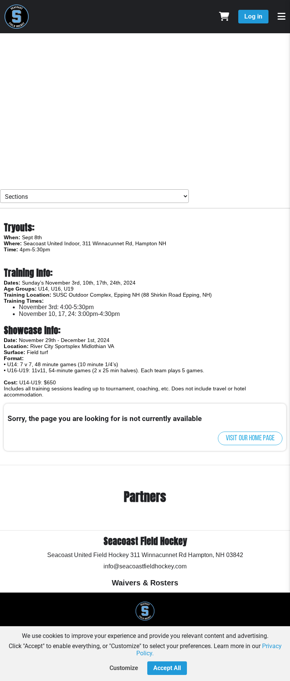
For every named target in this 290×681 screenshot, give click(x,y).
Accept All (167, 668)
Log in (253, 16)
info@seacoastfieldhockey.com (145, 566)
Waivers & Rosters (145, 583)
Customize (124, 668)
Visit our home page (250, 438)
